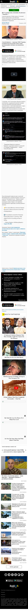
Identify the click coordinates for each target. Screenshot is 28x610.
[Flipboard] (19, 574)
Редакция (3, 594)
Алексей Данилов (9, 309)
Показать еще (22, 300)
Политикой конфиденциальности (18, 6)
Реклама (3, 592)
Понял (14, 10)
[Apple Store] (9, 580)
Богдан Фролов (5, 22)
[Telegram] (9, 574)
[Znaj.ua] (14, 1)
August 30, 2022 (8, 224)
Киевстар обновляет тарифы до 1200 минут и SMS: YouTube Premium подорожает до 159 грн (13, 284)
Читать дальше (14, 567)
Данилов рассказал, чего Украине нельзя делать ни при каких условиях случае (13, 269)
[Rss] (5, 574)
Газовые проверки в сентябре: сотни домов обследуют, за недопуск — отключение (13, 279)
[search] (1, 1)
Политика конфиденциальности (8, 590)
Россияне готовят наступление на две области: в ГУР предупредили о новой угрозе (14, 295)
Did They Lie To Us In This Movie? (14, 357)
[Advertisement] (14, 180)
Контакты (3, 596)
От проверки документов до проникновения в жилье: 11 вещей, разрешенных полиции (13, 290)
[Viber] (12, 574)
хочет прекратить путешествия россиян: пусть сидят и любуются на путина (13, 228)
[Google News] (15, 574)
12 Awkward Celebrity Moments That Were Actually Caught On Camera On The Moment (14, 336)
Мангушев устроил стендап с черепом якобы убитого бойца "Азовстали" (14, 233)
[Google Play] (18, 580)
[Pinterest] (22, 574)
